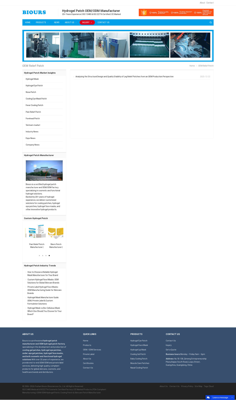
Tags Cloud (209, 386)
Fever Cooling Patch (34, 105)
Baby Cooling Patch (138, 359)
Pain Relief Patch (33, 112)
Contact (210, 3)
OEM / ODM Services (92, 350)
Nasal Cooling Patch (139, 368)
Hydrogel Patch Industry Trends (40, 265)
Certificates (88, 363)
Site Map (198, 386)
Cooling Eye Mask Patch (36, 99)
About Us (87, 359)
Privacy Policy (187, 386)
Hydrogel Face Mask (139, 345)
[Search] (210, 22)
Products (87, 345)
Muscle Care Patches (139, 363)
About (202, 3)
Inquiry (169, 345)
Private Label (88, 354)
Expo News (30, 138)
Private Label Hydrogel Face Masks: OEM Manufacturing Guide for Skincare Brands (44, 290)
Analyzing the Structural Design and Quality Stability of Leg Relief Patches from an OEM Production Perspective (124, 76)
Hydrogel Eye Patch (34, 85)
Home (85, 341)
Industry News (32, 132)
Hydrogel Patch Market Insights (40, 73)
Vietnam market (33, 125)
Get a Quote (171, 350)
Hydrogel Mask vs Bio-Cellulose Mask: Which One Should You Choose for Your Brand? (44, 311)
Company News (32, 145)
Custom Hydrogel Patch (36, 218)
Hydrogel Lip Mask (138, 350)
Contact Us (88, 368)
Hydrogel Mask (32, 79)
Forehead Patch (33, 118)
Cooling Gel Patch (138, 354)
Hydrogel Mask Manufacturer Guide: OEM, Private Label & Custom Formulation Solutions (43, 300)
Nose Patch (31, 92)
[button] (39, 255)
